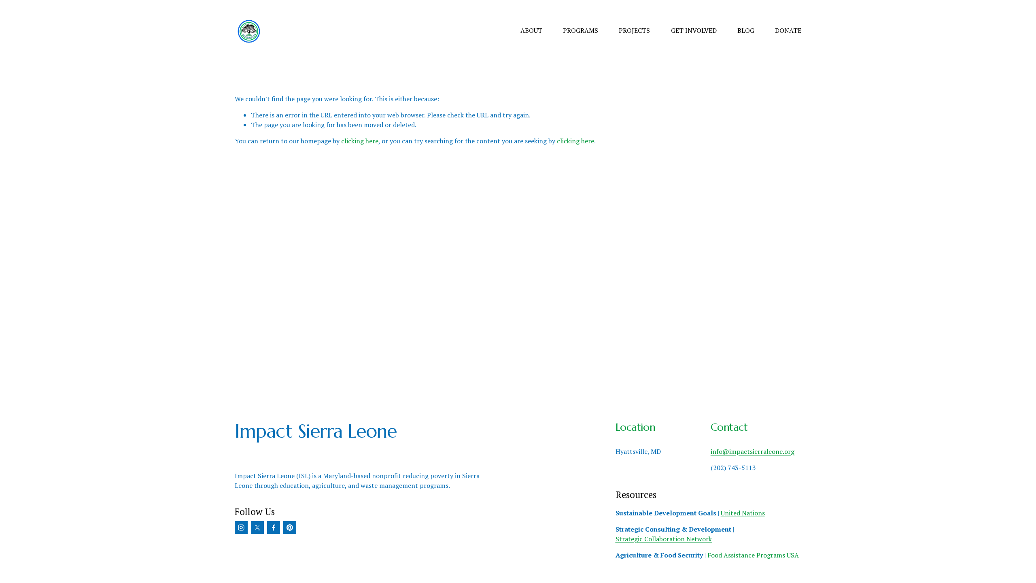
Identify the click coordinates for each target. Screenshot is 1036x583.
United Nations (743, 513)
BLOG (745, 30)
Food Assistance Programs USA (753, 555)
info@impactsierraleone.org (752, 451)
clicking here (359, 140)
